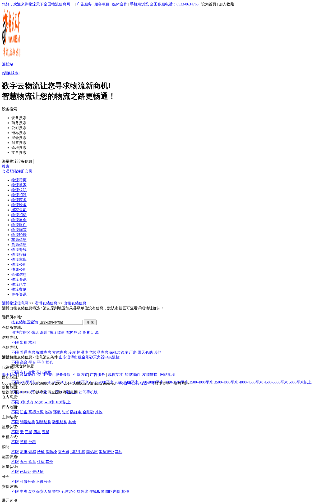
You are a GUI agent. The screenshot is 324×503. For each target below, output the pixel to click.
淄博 (70, 357)
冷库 (72, 352)
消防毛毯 (77, 452)
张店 (35, 332)
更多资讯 (19, 294)
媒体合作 (119, 4)
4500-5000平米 (276, 382)
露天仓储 (145, 352)
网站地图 (167, 375)
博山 (52, 332)
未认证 (38, 472)
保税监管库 (118, 352)
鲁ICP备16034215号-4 (136, 383)
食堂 (32, 462)
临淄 (61, 332)
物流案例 (19, 289)
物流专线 (19, 250)
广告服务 (84, 4)
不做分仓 (43, 482)
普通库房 (27, 352)
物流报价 (19, 255)
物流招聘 (19, 195)
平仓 (41, 362)
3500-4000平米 (201, 382)
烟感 (32, 452)
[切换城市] (10, 73)
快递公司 (19, 269)
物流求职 (19, 190)
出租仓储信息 (75, 303)
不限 (15, 342)
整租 (24, 442)
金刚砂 (88, 412)
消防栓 (51, 452)
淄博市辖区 (20, 332)
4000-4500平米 (251, 382)
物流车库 (19, 260)
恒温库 (82, 352)
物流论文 (19, 284)
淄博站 (7, 64)
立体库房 (59, 352)
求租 (32, 342)
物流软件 (19, 225)
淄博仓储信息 (46, 303)
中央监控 (27, 492)
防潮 (65, 412)
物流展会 (19, 220)
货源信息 (19, 245)
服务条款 (62, 375)
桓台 (78, 332)
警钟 (56, 492)
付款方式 (80, 375)
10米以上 (63, 402)
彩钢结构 (43, 422)
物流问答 (19, 230)
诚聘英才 (115, 375)
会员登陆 (9, 171)
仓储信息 (19, 274)
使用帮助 (45, 375)
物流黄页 (19, 180)
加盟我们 (132, 375)
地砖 (48, 412)
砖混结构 (59, 422)
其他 (157, 352)
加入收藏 (226, 4)
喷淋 (24, 452)
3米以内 (26, 402)
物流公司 (19, 265)
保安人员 (43, 492)
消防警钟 (106, 452)
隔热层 (92, 452)
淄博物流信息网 (15, 303)
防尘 (24, 412)
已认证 (25, 472)
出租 (24, 342)
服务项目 (102, 4)
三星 (28, 432)
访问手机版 (88, 392)
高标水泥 (36, 412)
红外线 (82, 492)
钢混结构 (27, 422)
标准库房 (43, 352)
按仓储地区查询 (24, 322)
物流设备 (19, 205)
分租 (32, 442)
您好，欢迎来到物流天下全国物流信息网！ (38, 4)
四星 (37, 432)
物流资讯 (19, 279)
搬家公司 (19, 210)
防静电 (76, 412)
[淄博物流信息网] (12, 57)
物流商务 (19, 200)
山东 (62, 357)
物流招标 (19, 215)
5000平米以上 (300, 382)
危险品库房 (98, 352)
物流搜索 (19, 185)
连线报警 (96, 492)
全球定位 (68, 492)
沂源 (95, 332)
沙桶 (41, 452)
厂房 (133, 352)
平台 (32, 362)
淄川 (43, 332)
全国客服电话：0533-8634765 (174, 4)
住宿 (41, 462)
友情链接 (149, 375)
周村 (69, 332)
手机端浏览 (139, 4)
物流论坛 (19, 235)
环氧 (57, 412)
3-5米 (38, 402)
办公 (24, 462)
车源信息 (19, 240)
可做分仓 (27, 482)
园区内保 (112, 492)
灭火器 (63, 452)
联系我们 (27, 375)
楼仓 (49, 362)
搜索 (5, 166)
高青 (86, 332)
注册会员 (24, 171)
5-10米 (49, 402)
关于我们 (9, 375)
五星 (45, 432)
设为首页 (208, 4)
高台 (24, 362)
